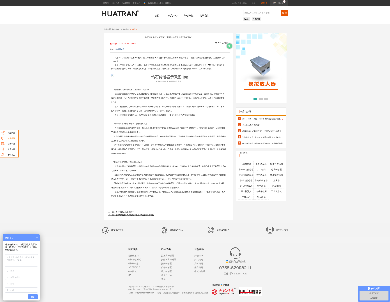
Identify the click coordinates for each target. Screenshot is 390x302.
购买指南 (198, 259)
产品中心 (173, 15)
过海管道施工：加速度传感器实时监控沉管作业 (135, 214)
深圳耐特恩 (133, 263)
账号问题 (198, 267)
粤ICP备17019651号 (136, 289)
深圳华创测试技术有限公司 (164, 286)
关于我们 (136, 3)
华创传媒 (188, 15)
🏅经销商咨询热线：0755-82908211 (158, 3)
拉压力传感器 (167, 255)
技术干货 (11, 143)
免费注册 (264, 3)
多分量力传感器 (168, 259)
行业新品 (11, 132)
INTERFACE (134, 267)
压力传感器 (166, 271)
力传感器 (256, 19)
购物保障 (198, 255)
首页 (156, 15)
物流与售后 (199, 271)
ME (129, 275)
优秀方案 (11, 149)
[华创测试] (120, 10)
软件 (163, 279)
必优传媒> (115, 29)
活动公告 (11, 154)
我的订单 (115, 3)
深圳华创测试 (134, 259)
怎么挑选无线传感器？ (125, 211)
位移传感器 (166, 267)
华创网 (106, 3)
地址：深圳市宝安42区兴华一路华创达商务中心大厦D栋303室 (183, 292)
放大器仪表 (166, 275)
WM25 (247, 19)
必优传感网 (133, 255)
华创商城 (132, 271)
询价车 (281, 3)
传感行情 (11, 138)
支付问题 (198, 263)
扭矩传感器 (166, 263)
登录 (253, 3)
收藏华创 (126, 3)
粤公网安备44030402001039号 (158, 289)
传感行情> (124, 29)
